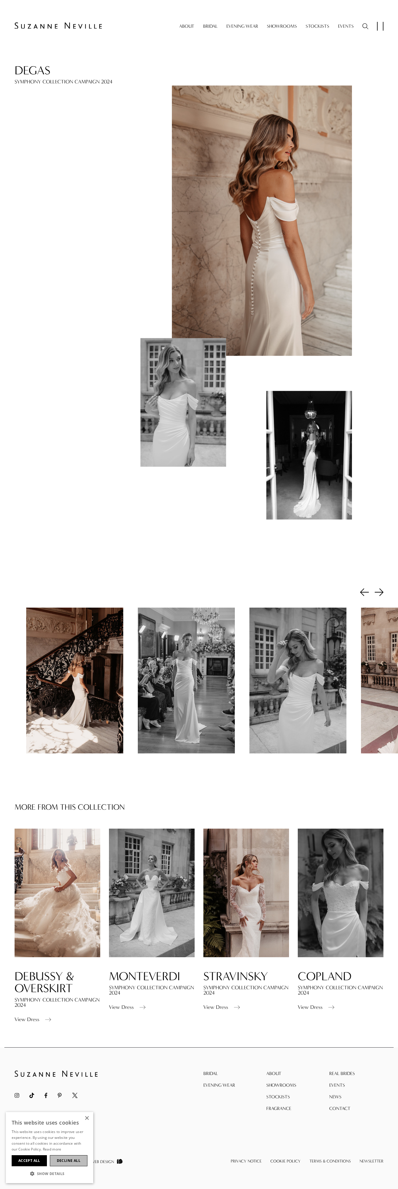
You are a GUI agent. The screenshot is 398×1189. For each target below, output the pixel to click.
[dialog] (49, 1147)
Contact (340, 1108)
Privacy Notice (246, 1161)
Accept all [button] (29, 1160)
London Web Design (93, 1161)
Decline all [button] (68, 1160)
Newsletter (371, 1161)
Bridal (210, 26)
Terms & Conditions (330, 1161)
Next (379, 591)
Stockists (317, 26)
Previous (364, 591)
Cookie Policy (285, 1161)
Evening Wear (242, 26)
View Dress (27, 1020)
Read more (52, 1149)
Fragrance (278, 1108)
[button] (49, 1173)
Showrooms (282, 26)
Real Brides (342, 1073)
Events (346, 26)
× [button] (86, 1118)
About (186, 26)
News (335, 1096)
